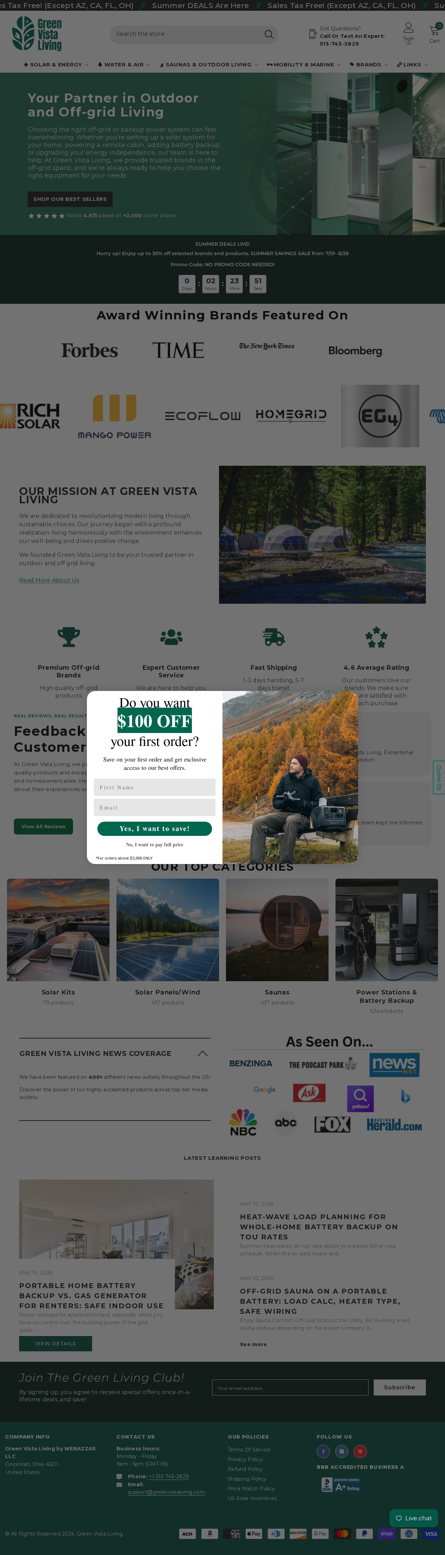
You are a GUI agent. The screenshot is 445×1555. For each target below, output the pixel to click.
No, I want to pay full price (154, 844)
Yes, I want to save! (155, 828)
